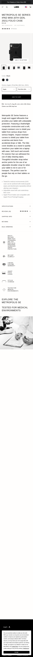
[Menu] (2, 7)
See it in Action (21, 60)
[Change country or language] (26, 7)
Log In (5, 627)
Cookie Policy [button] (15, 646)
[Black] (3, 80)
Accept (16, 652)
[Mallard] (7, 80)
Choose (15, 123)
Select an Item (16, 141)
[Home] (16, 7)
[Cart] (30, 7)
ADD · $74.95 (27, 5)
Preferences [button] (26, 648)
